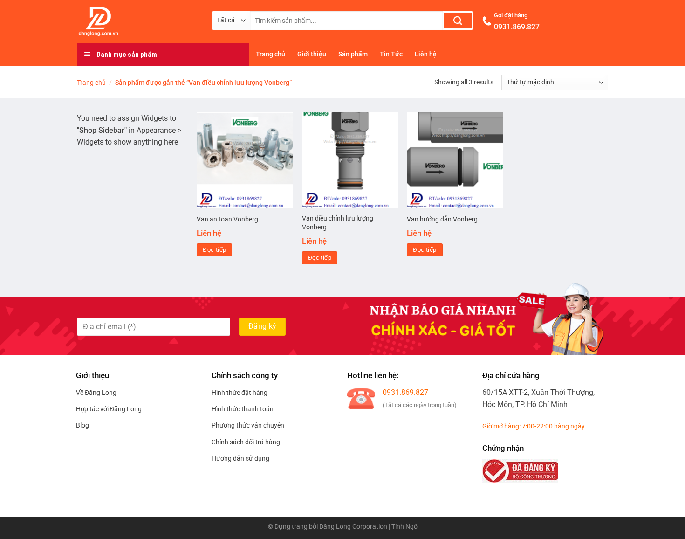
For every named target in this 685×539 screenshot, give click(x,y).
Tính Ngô (404, 527)
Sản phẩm (353, 54)
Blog (82, 425)
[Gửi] (458, 20)
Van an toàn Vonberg (227, 219)
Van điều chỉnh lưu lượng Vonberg (337, 222)
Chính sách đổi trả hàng (246, 442)
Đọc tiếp (214, 249)
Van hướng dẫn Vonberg (442, 219)
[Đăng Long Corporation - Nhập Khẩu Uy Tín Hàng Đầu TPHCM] (137, 21)
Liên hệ (426, 54)
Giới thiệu (311, 54)
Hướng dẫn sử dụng (240, 458)
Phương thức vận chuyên (248, 425)
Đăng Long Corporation (353, 527)
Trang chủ (270, 54)
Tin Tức (391, 54)
